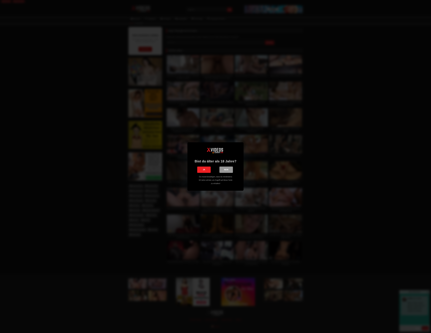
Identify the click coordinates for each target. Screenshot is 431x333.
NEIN (226, 170)
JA (204, 170)
